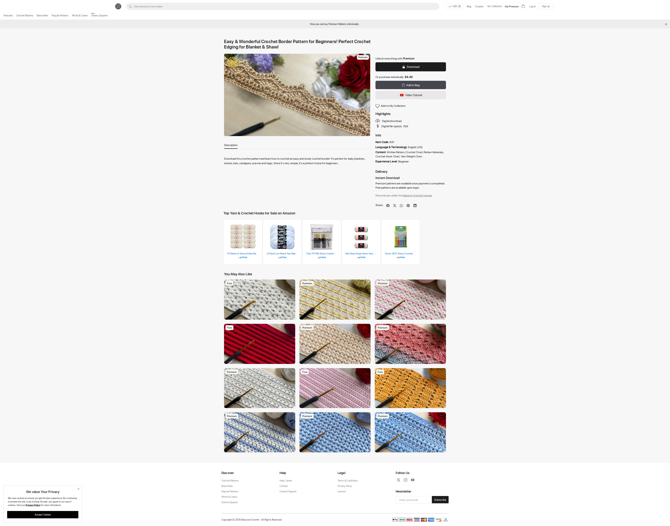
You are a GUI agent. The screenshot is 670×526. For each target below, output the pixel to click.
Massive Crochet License (417, 195)
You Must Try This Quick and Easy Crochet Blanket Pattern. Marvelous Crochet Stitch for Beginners (260, 404)
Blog (469, 6)
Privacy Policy (345, 486)
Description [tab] (230, 145)
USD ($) (456, 6)
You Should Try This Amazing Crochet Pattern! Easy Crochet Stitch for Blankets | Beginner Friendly (260, 360)
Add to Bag (413, 85)
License (342, 491)
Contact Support (288, 491)
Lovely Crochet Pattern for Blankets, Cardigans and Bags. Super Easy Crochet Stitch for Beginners (411, 404)
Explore (479, 6)
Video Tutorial (413, 95)
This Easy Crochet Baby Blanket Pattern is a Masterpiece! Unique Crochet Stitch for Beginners (260, 448)
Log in (532, 6)
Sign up (546, 6)
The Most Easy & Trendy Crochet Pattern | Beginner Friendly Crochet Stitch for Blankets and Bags (411, 360)
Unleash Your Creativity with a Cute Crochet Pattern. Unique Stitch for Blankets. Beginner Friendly (411, 448)
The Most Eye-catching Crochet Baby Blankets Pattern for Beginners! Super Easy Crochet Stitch (411, 316)
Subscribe (440, 499)
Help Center (286, 480)
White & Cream (80, 15)
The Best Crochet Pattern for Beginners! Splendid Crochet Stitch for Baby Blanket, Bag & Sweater (260, 316)
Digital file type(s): (392, 126)
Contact (284, 486)
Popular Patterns (60, 15)
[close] (78, 488)
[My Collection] (290, 283)
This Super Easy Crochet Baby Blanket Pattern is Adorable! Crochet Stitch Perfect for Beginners (336, 404)
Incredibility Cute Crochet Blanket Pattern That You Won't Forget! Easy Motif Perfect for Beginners (336, 448)
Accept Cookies (43, 514)
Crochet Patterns (24, 15)
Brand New (42, 15)
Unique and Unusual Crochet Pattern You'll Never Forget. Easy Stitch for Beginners (336, 316)
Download (413, 67)
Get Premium (512, 6)
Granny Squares (99, 15)
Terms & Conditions (348, 480)
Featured (8, 15)
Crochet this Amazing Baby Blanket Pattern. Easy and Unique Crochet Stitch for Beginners (336, 360)
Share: (379, 205)
